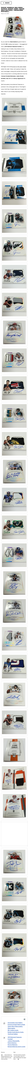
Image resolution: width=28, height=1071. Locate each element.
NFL (18, 1041)
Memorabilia (11, 1028)
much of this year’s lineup (19, 66)
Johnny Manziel (12, 1041)
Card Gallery (18, 1022)
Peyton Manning (12, 1044)
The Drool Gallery (13, 1034)
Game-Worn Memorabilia (15, 1026)
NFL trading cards (13, 1030)
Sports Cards (19, 1032)
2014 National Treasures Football (15, 1038)
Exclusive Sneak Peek (14, 1024)
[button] (14, 1019)
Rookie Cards (11, 1032)
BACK (7, 3)
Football (22, 1024)
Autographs (11, 1022)
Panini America (12, 1043)
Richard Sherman (13, 1046)
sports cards (21, 1046)
